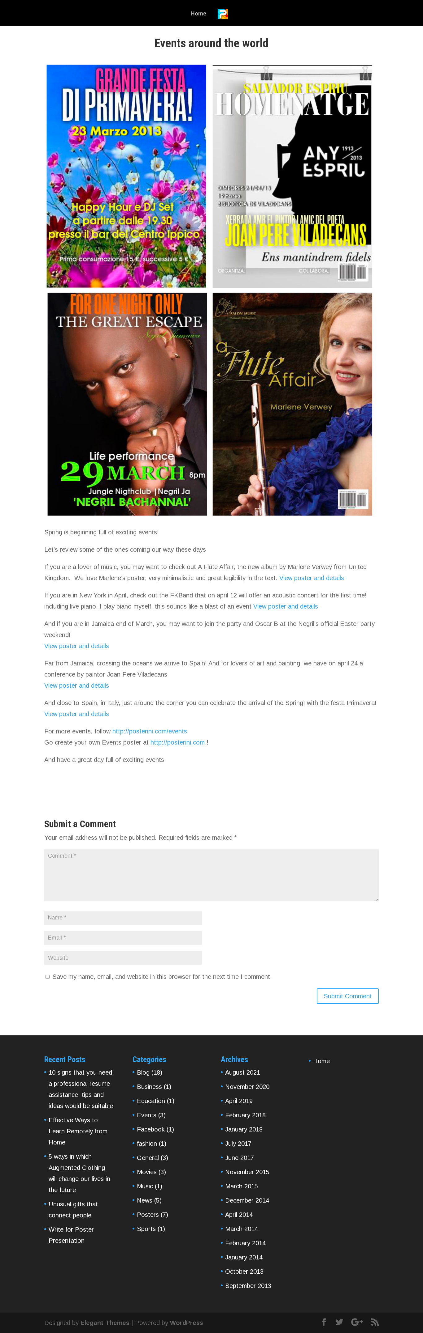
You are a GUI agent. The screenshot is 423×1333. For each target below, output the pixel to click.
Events (146, 1115)
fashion (147, 1143)
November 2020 (247, 1086)
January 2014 (244, 1257)
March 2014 (241, 1228)
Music (145, 1186)
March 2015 (241, 1186)
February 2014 (245, 1243)
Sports (146, 1228)
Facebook (151, 1129)
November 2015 (247, 1172)
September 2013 (248, 1285)
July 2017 (238, 1143)
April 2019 (239, 1100)
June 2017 (239, 1157)
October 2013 (244, 1271)
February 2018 (245, 1115)
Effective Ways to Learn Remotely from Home (78, 1131)
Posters (148, 1214)
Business (149, 1086)
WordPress (186, 1322)
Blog (143, 1072)
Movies (147, 1172)
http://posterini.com (177, 742)
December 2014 (247, 1200)
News (144, 1200)
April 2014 (239, 1214)
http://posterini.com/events (149, 731)
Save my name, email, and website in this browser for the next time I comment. (162, 976)
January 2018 (244, 1129)
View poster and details (311, 578)
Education (151, 1100)
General (148, 1157)
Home (198, 14)
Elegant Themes (105, 1322)
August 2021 (242, 1072)
